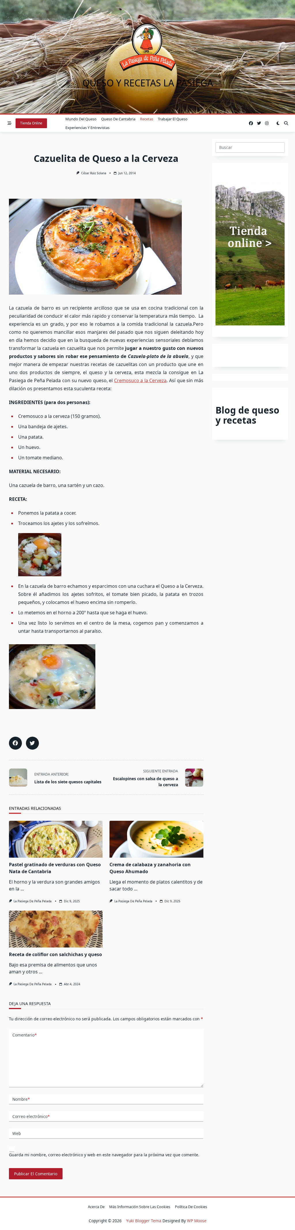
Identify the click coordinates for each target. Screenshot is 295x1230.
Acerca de (96, 1206)
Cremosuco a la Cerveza (140, 380)
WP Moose (197, 1220)
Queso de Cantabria (118, 119)
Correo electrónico (31, 1116)
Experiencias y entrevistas (87, 127)
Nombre (21, 1099)
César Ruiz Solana (93, 173)
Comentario (24, 1035)
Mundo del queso (81, 119)
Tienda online (31, 123)
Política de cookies (191, 1206)
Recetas (146, 119)
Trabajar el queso (173, 119)
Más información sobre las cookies (139, 1206)
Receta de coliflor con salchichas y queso (55, 954)
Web (16, 1133)
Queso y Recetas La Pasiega (147, 83)
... (22, 889)
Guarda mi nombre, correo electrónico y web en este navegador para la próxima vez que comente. (104, 1154)
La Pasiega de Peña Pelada (33, 901)
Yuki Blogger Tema (143, 1220)
